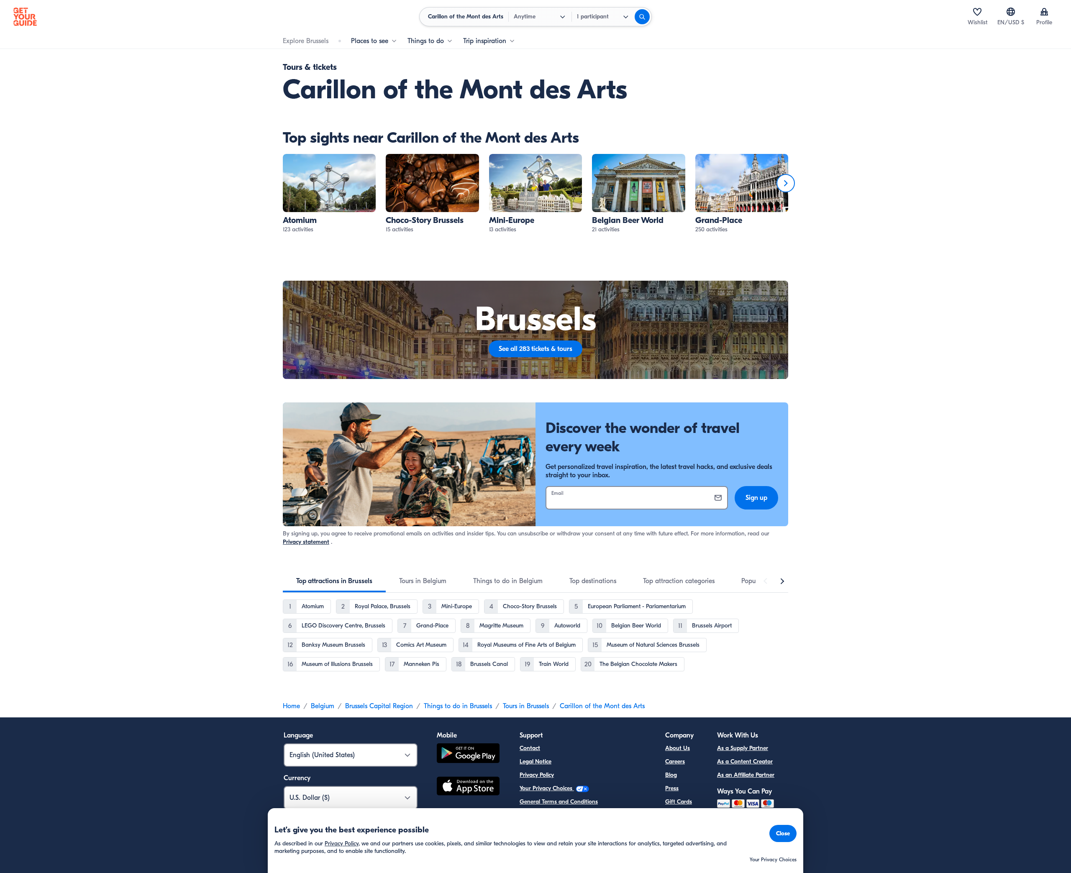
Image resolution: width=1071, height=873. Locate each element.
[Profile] (1044, 11)
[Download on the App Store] (468, 787)
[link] (329, 194)
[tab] (334, 581)
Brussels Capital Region (379, 706)
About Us (677, 748)
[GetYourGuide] (25, 16)
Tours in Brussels (526, 706)
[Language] (1010, 11)
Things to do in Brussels (458, 706)
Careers (675, 761)
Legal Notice (535, 761)
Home (291, 706)
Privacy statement (306, 541)
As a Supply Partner (742, 748)
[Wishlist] (977, 11)
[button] (329, 194)
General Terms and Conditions (559, 801)
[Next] (785, 183)
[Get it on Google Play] (468, 754)
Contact (530, 748)
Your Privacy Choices (547, 788)
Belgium (322, 706)
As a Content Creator (745, 761)
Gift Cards (678, 801)
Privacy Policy (537, 774)
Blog (671, 774)
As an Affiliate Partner (745, 774)
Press (672, 788)
